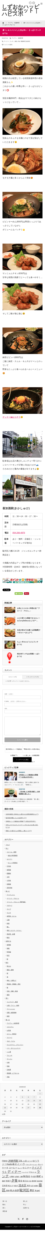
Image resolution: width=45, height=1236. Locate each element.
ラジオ (9, 912)
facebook (33, 2)
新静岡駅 (39, 1181)
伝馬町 (17, 1177)
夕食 (18, 41)
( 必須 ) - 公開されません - (15, 701)
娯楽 (8, 923)
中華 (8, 1062)
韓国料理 (23, 41)
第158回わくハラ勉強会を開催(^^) (14, 750)
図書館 (9, 873)
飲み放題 (14, 1190)
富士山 (9, 966)
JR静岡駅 (13, 1160)
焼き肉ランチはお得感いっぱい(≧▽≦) (28, 655)
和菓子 (8, 1181)
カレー (40, 1164)
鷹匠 (32, 1190)
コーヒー (13, 1168)
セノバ (20, 1168)
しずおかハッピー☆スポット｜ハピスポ (23, 1226)
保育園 (9, 870)
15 (40, 1100)
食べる (8, 1020)
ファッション (11, 1009)
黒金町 (37, 1191)
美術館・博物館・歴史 (13, 984)
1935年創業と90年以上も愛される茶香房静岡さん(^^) (22, 814)
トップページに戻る (22, 759)
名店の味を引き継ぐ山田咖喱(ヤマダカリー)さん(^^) (28, 631)
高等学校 (9, 887)
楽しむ (8, 891)
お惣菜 (9, 1030)
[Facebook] (22, 1218)
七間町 (11, 1177)
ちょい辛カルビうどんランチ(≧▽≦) (27, 643)
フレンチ (9, 1055)
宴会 (20, 1181)
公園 (8, 920)
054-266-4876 (18, 533)
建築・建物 (10, 970)
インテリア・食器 (12, 1002)
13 (28, 1100)
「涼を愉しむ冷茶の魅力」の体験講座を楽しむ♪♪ (29, 793)
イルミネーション (31, 1164)
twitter (30, 2)
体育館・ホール (11, 916)
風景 (8, 995)
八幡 (15, 41)
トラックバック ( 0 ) (32, 677)
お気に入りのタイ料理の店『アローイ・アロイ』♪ (28, 609)
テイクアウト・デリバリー (15, 1045)
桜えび (10, 1186)
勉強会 (26, 1176)
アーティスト (11, 895)
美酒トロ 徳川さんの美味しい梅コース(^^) (19, 831)
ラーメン (9, 1059)
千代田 (33, 1177)
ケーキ (5, 1168)
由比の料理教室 (13, 855)
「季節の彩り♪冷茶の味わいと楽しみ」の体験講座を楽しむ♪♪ (31, 750)
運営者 (4, 1211)
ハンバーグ (25, 1172)
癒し (8, 927)
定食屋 (9, 1069)
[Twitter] (18, 1218)
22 (40, 1104)
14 (34, 1100)
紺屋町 (36, 1186)
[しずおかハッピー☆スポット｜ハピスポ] (21, 10)
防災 (8, 955)
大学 (8, 877)
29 (40, 1107)
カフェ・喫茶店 (11, 1034)
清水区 (22, 1185)
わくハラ (20, 1164)
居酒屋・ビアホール (13, 1073)
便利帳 (9, 945)
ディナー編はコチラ (11, 417)
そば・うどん (11, 1041)
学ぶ (7, 848)
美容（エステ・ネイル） (14, 930)
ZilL (21, 1161)
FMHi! (5, 1161)
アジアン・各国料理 (17, 38)
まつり (29, 1161)
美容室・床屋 (11, 934)
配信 (8, 937)
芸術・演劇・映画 (12, 991)
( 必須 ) (8, 694)
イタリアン (10, 1027)
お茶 (25, 1161)
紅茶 (32, 1186)
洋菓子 (16, 1186)
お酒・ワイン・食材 (13, 1005)
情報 (8, 948)
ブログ (8, 845)
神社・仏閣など (11, 980)
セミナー (9, 859)
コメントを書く (8, 44)
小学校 (9, 880)
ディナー (6, 41)
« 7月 (3, 1114)
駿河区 (28, 41)
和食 (8, 1066)
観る (7, 962)
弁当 (29, 1181)
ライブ (9, 909)
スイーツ (9, 1037)
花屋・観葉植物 (11, 1012)
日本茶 (5, 1186)
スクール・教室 (11, 852)
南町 (38, 1176)
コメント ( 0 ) (12, 677)
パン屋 (9, 1052)
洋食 (8, 1077)
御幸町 (34, 1181)
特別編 (9, 952)
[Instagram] (27, 1218)
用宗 (28, 1186)
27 (28, 1107)
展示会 (25, 1181)
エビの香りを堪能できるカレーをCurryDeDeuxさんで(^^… (28, 619)
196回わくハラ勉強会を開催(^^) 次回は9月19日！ (28, 776)
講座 (8, 1190)
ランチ (11, 41)
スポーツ (9, 905)
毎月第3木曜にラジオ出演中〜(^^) (16, 818)
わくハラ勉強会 (13, 862)
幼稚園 (9, 884)
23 (5, 1107)
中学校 (9, 866)
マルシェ (32, 1172)
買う (7, 998)
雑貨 (8, 1016)
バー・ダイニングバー (13, 1048)
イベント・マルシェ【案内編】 (16, 902)
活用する (8, 941)
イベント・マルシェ (13, 898)
